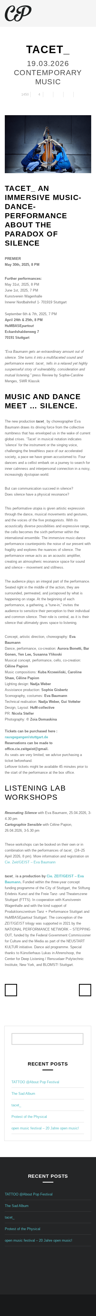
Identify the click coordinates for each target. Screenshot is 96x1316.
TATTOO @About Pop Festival (35, 1082)
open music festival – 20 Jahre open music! (45, 1128)
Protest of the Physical (29, 1117)
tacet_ (16, 1105)
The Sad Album (23, 1094)
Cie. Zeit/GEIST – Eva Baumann (30, 862)
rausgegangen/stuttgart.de (26, 737)
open (88, 13)
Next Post (85, 990)
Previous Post (11, 990)
